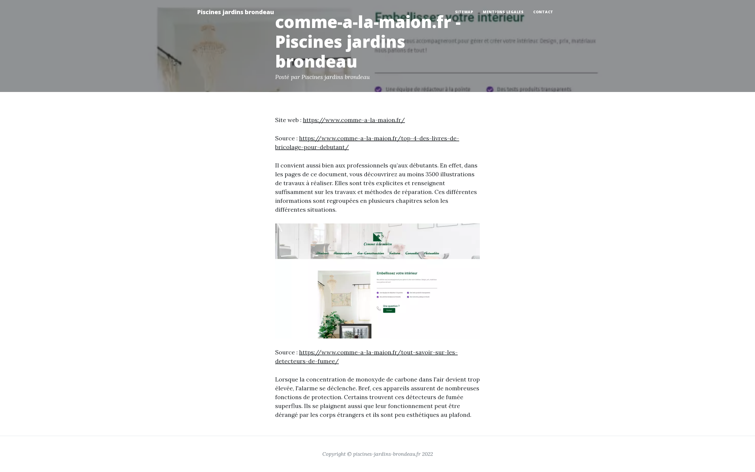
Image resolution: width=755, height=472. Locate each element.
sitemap (464, 11)
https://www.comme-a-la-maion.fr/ (354, 120)
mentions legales (503, 11)
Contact (543, 11)
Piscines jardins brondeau (235, 12)
